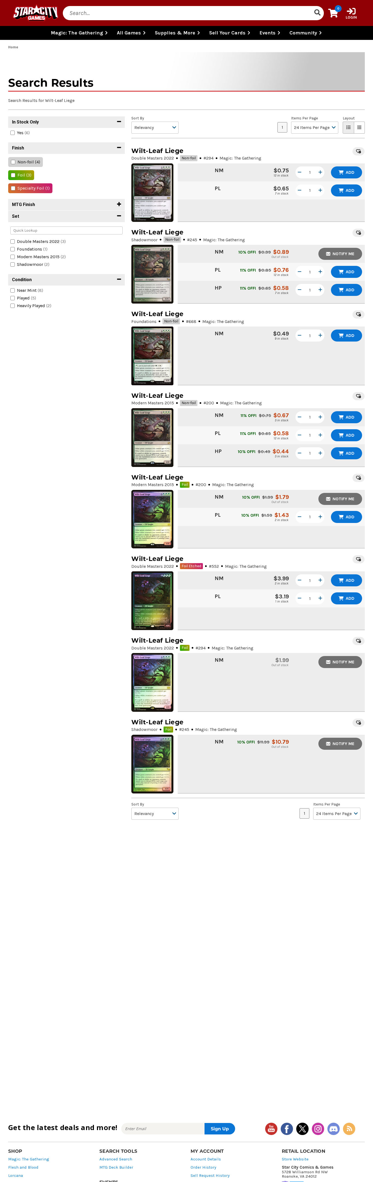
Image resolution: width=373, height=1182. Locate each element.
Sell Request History (210, 1175)
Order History (203, 1167)
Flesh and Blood (23, 1167)
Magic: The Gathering (28, 1159)
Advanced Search (115, 1159)
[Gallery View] (359, 128)
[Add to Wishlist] (359, 151)
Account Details (206, 1159)
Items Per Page (304, 118)
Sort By (137, 118)
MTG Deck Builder (116, 1167)
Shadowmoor (144, 239)
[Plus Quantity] (320, 172)
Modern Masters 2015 (152, 402)
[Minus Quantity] (299, 172)
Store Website (295, 1159)
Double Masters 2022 (152, 158)
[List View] (348, 128)
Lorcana (15, 1175)
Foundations (143, 321)
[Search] (317, 13)
